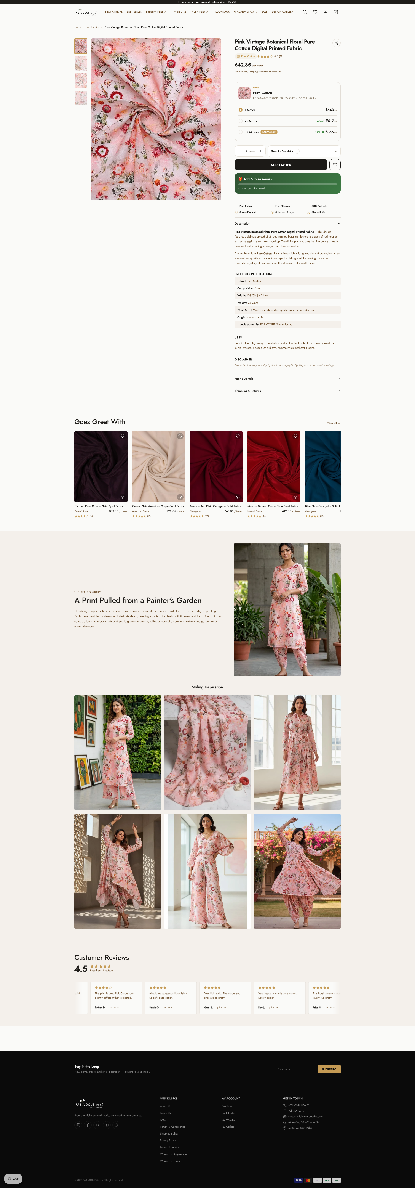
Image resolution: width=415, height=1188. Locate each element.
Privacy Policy (168, 1140)
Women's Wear (244, 12)
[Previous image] (98, 119)
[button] (297, 151)
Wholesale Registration (173, 1154)
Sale (265, 11)
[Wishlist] (315, 12)
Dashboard (228, 1106)
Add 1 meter (281, 165)
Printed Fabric (156, 12)
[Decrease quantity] (239, 151)
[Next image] (214, 119)
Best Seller (134, 11)
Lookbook (222, 11)
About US (165, 1106)
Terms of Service (169, 1147)
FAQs (163, 1120)
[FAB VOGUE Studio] (85, 12)
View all (332, 423)
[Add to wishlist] (335, 164)
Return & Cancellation (173, 1127)
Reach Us (165, 1113)
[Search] (305, 12)
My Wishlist (228, 1120)
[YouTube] (107, 1125)
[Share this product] (336, 43)
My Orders (228, 1127)
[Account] (325, 12)
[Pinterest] (97, 1125)
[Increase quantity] (260, 151)
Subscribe (329, 1069)
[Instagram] (78, 1125)
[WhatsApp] (116, 1125)
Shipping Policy (169, 1134)
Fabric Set (181, 11)
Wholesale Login (170, 1161)
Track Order (228, 1113)
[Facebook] (88, 1125)
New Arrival (114, 11)
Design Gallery (282, 11)
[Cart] (336, 12)
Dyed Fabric (200, 12)
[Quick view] (122, 497)
